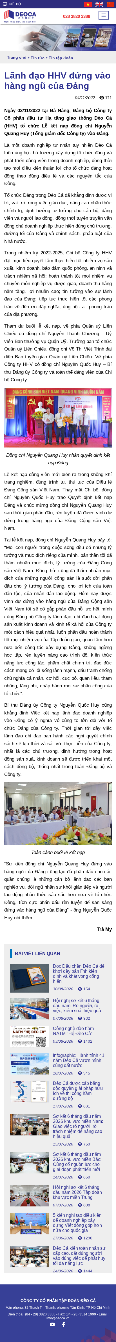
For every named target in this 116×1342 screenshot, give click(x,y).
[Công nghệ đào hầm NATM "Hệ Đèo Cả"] (58, 1045)
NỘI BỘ (14, 4)
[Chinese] (111, 4)
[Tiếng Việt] (88, 4)
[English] (99, 4)
